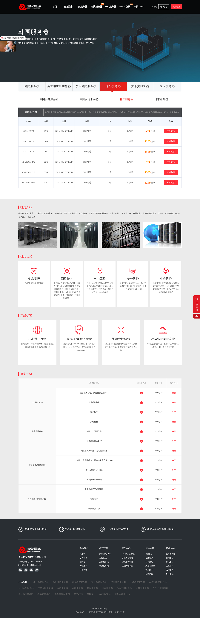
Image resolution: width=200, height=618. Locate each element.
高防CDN (139, 6)
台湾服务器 (77, 588)
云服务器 (82, 6)
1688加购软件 (103, 594)
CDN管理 (153, 7)
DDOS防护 (124, 6)
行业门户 (149, 554)
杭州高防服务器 (118, 582)
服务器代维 (170, 554)
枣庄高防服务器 (41, 582)
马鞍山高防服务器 (158, 582)
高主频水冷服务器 (59, 86)
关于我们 (83, 554)
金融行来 (149, 558)
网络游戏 (149, 574)
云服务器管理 (127, 558)
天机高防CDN (105, 554)
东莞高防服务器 (79, 582)
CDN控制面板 (127, 566)
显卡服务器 (167, 86)
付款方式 (83, 570)
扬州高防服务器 (99, 582)
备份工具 (169, 574)
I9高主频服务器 (124, 588)
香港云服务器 (43, 594)
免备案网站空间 (62, 594)
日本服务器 (161, 99)
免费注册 (176, 7)
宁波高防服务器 (137, 582)
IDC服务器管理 (128, 554)
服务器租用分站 (122, 594)
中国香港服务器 (49, 99)
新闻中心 (169, 558)
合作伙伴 (83, 558)
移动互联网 (150, 566)
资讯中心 (169, 562)
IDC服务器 (110, 6)
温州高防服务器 (60, 582)
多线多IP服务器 (25, 594)
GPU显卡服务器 (160, 588)
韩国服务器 (126, 99)
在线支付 (83, 566)
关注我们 (84, 548)
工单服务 (169, 566)
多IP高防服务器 (86, 86)
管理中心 (126, 548)
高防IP (90, 594)
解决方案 (149, 548)
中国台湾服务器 (89, 99)
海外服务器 (113, 86)
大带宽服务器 (140, 86)
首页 (54, 6)
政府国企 (149, 570)
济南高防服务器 (45, 588)
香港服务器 (104, 566)
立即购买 (171, 131)
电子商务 (149, 562)
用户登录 (163, 7)
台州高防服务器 (26, 588)
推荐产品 (103, 548)
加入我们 (83, 562)
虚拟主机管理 (127, 562)
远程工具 (169, 570)
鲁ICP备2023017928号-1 (100, 609)
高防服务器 (96, 6)
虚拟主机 (68, 6)
